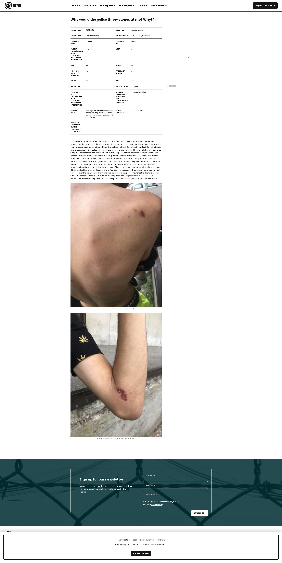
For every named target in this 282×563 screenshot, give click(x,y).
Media (141, 5)
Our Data (89, 5)
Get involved (158, 5)
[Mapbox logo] (171, 86)
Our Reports (106, 5)
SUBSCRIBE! (199, 513)
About (75, 5)
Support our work (264, 5)
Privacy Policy (157, 504)
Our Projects (125, 5)
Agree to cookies (141, 553)
